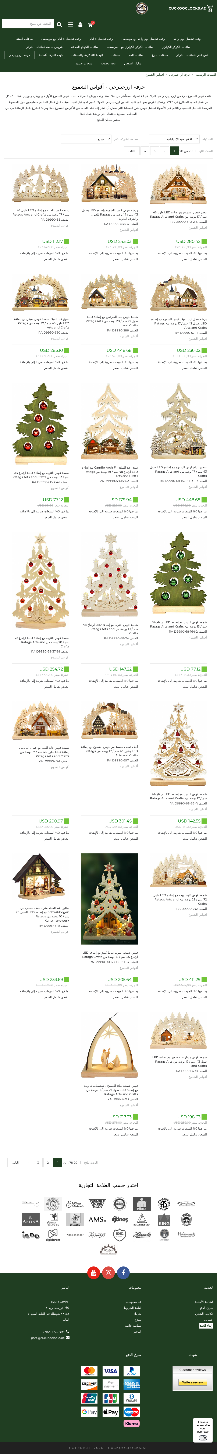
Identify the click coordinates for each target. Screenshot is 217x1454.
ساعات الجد (136, 55)
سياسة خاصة (133, 1325)
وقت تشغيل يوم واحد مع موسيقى (143, 39)
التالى (131, 151)
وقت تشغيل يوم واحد (187, 39)
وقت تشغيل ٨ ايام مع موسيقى (61, 39)
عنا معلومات (133, 1302)
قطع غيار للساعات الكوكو (192, 55)
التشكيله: (207, 139)
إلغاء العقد (206, 1325)
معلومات (135, 1288)
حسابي (208, 1320)
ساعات (115, 55)
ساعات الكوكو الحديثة (85, 47)
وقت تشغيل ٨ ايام (101, 39)
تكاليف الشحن (204, 1314)
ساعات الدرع (160, 55)
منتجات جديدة (84, 63)
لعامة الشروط (132, 1308)
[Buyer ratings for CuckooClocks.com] (192, 1380)
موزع (138, 1320)
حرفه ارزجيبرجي (19, 55)
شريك (137, 1314)
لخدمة (208, 1288)
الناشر (137, 1331)
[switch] (203, 1437)
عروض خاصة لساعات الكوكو (44, 47)
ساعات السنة (24, 39)
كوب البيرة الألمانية (51, 55)
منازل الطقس (133, 63)
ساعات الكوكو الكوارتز (176, 47)
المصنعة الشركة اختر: (127, 139)
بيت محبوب (108, 63)
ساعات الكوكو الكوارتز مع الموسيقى (130, 47)
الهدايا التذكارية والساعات (87, 55)
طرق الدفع (206, 1308)
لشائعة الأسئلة (204, 1302)
